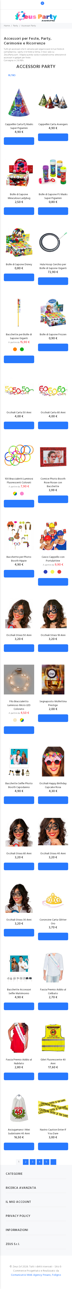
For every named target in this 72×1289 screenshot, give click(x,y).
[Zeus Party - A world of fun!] (36, 14)
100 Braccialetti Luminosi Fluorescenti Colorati (19, 481)
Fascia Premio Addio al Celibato (53, 992)
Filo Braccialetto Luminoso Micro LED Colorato (19, 705)
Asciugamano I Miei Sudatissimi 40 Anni (19, 1132)
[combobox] (30, 4)
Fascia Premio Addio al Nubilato (19, 1062)
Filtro (12, 75)
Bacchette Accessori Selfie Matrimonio (19, 992)
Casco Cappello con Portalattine (53, 559)
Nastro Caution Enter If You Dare (53, 1132)
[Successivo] (53, 1162)
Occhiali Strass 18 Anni (53, 635)
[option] (15, 349)
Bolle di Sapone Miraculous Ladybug (19, 196)
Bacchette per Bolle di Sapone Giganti (19, 336)
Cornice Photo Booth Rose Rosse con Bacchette (53, 483)
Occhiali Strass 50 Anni (18, 635)
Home (7, 26)
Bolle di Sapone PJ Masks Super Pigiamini (53, 196)
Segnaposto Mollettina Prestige (53, 703)
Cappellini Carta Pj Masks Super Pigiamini (19, 126)
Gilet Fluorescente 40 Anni (53, 1062)
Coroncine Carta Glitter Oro (53, 922)
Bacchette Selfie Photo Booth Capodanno (19, 785)
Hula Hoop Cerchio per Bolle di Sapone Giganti (53, 266)
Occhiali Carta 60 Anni (53, 412)
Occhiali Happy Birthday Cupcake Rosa (53, 785)
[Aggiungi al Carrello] (19, 141)
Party (15, 26)
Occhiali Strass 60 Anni (18, 853)
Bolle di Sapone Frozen (53, 334)
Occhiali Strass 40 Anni (53, 853)
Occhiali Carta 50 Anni (19, 412)
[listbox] (18, 347)
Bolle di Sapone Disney (19, 264)
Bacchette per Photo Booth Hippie (19, 559)
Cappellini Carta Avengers (53, 124)
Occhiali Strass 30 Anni (18, 920)
